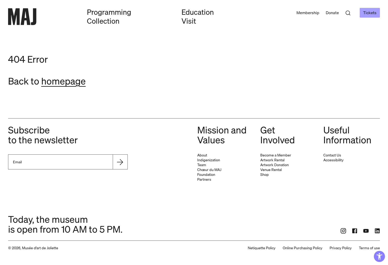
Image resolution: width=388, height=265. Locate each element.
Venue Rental (271, 170)
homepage (63, 81)
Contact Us (332, 155)
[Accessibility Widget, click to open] (379, 256)
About (202, 155)
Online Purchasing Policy (302, 248)
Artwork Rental (272, 160)
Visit (188, 21)
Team (201, 165)
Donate (332, 13)
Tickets (369, 13)
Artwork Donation (274, 165)
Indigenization (208, 160)
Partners (204, 179)
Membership (307, 13)
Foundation (206, 174)
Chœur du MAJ (209, 170)
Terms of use (369, 248)
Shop (264, 174)
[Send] (120, 162)
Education (197, 12)
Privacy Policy (341, 248)
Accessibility (333, 160)
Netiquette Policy (261, 248)
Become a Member (275, 155)
